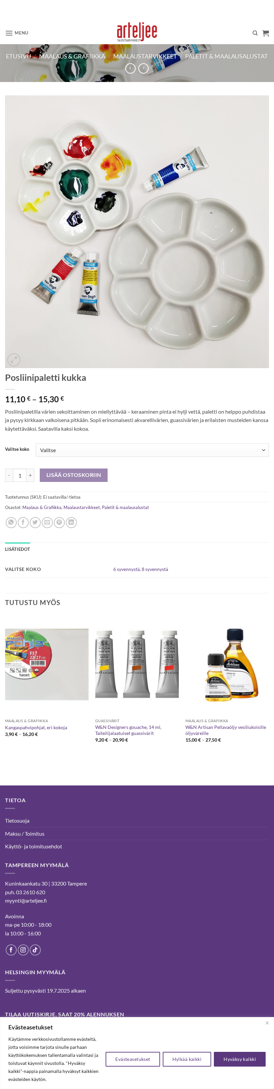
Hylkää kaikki (186, 1059)
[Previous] (5, 687)
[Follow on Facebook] (11, 949)
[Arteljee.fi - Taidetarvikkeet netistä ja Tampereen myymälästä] (137, 33)
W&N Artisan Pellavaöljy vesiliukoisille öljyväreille (225, 730)
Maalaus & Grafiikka (72, 56)
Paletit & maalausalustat (226, 56)
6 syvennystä (126, 569)
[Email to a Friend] (47, 522)
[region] (137, 1053)
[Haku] (255, 33)
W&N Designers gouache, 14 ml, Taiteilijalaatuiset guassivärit (128, 730)
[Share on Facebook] (23, 522)
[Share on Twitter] (35, 522)
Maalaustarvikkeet (145, 56)
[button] (16, 33)
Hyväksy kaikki (240, 1059)
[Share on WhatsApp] (11, 522)
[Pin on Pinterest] (59, 522)
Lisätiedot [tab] (17, 549)
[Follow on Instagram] (23, 949)
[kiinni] (267, 1023)
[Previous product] (143, 68)
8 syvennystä (155, 569)
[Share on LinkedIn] (71, 522)
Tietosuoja (17, 820)
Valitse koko (17, 449)
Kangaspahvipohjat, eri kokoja (36, 727)
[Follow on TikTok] (35, 949)
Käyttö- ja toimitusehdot (33, 846)
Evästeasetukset (132, 1059)
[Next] (269, 687)
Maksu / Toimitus (24, 833)
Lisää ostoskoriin (73, 475)
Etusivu (18, 56)
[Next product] (130, 68)
